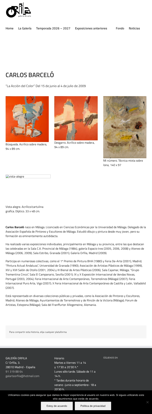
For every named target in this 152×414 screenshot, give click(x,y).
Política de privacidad (92, 405)
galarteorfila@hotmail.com (22, 376)
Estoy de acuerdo (57, 405)
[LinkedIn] (109, 367)
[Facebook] (104, 367)
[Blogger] (134, 367)
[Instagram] (129, 367)
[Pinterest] (114, 367)
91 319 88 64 (14, 371)
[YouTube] (124, 367)
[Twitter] (119, 367)
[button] (7, 48)
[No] (147, 402)
